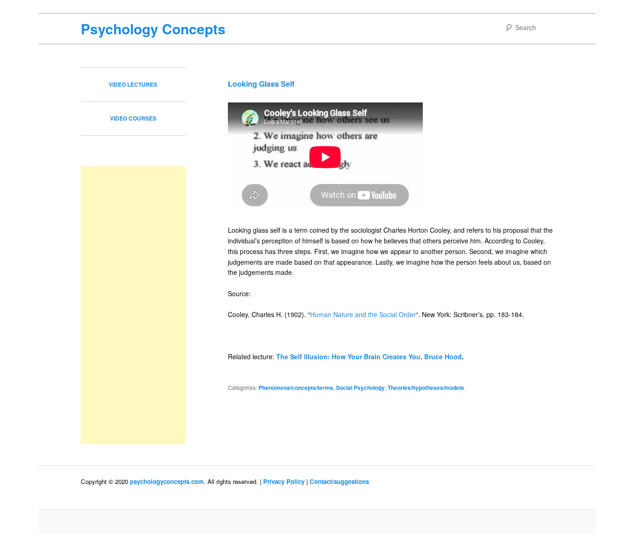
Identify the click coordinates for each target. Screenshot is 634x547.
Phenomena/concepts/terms (296, 387)
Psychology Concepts (153, 28)
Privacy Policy (283, 481)
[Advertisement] (133, 305)
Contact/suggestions (339, 481)
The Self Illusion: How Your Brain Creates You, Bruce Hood (369, 356)
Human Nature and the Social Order (363, 314)
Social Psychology (360, 387)
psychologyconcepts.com (167, 481)
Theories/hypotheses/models (426, 387)
